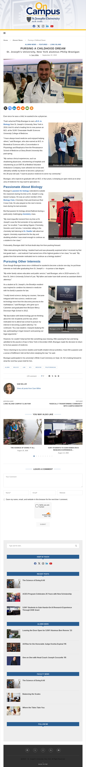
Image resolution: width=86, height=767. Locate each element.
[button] (6, 438)
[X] (38, 26)
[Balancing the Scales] (13, 697)
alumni (7, 367)
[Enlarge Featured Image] (43, 60)
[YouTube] (51, 26)
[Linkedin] (14, 108)
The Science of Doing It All (23, 448)
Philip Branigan (50, 367)
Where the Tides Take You (34, 708)
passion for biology (21, 191)
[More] (31, 108)
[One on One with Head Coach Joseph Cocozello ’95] (13, 660)
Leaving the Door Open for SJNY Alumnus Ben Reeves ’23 (47, 630)
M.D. (30, 367)
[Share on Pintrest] (58, 376)
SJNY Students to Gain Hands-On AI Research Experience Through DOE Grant (47, 609)
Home (5, 40)
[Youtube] (59, 750)
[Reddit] (18, 108)
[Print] (23, 108)
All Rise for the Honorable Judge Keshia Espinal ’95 (44, 644)
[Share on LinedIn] (55, 376)
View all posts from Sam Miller (29, 388)
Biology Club (9, 200)
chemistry (26, 214)
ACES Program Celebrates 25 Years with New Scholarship (47, 594)
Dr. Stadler (28, 231)
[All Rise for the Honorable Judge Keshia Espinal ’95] (13, 647)
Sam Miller (35, 55)
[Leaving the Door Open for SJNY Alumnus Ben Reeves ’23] (13, 633)
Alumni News (18, 40)
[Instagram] (43, 26)
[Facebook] (34, 26)
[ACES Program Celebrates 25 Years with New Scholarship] (13, 597)
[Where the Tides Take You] (13, 710)
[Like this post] (44, 376)
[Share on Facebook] (49, 376)
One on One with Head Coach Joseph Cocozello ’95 (44, 657)
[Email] (27, 108)
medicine (38, 367)
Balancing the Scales (31, 694)
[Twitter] (35, 750)
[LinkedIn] (47, 26)
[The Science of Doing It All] (22, 432)
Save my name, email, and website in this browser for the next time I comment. (37, 499)
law (24, 367)
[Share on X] (52, 376)
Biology (16, 367)
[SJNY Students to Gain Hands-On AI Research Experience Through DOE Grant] (63, 432)
